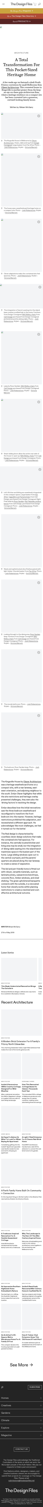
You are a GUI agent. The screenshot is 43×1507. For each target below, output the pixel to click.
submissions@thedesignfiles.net (21, 1480)
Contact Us (21, 1449)
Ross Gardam (19, 501)
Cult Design (8, 317)
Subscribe (35, 1387)
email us (7, 1500)
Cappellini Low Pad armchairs (19, 497)
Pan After (32, 571)
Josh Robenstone (11, 147)
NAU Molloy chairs (29, 314)
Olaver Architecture (10, 87)
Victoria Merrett (31, 147)
